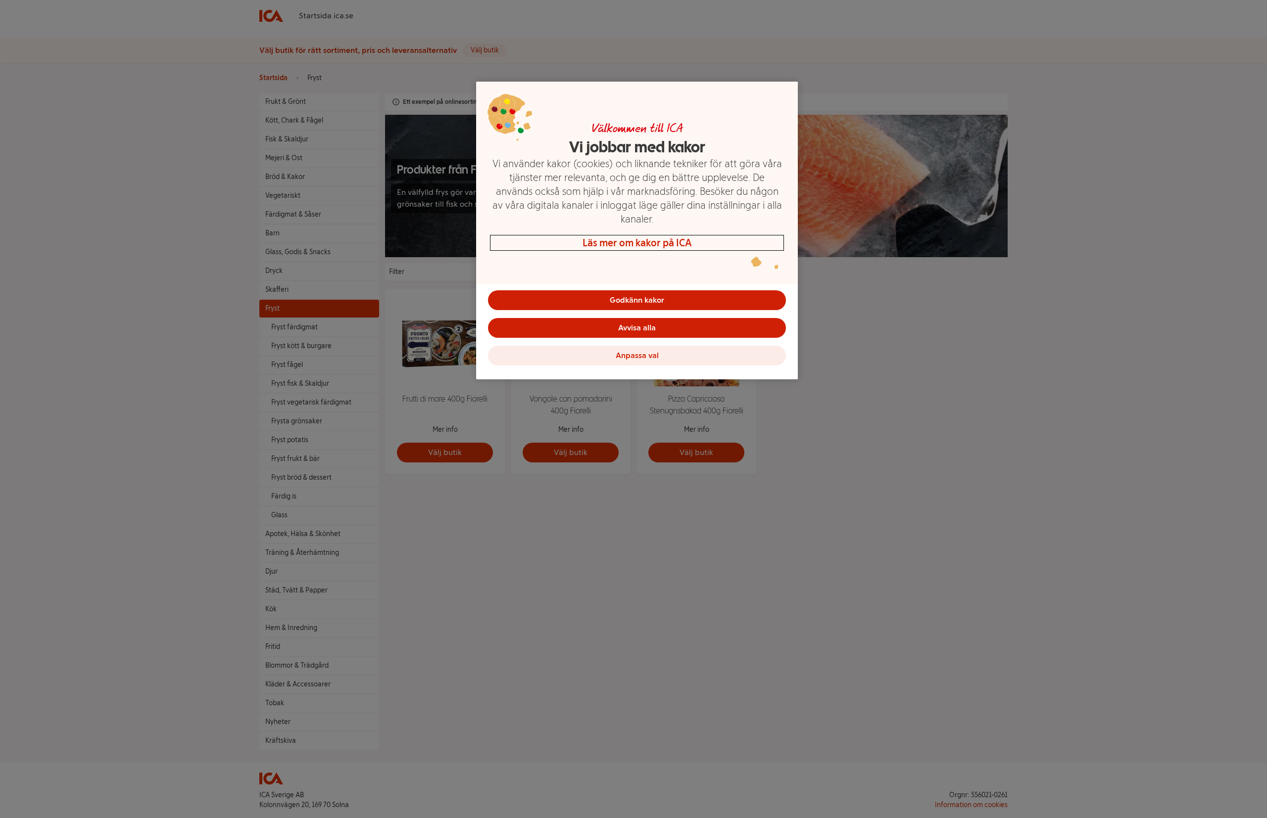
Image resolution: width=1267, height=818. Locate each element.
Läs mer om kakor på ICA (637, 243)
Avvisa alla (637, 327)
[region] (637, 230)
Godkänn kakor (637, 300)
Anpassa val (637, 355)
